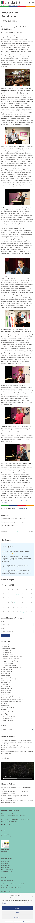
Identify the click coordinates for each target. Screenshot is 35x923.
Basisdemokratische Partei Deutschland (13, 518)
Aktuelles (3, 645)
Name (3, 621)
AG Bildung (6, 650)
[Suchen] (29, 3)
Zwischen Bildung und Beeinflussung (11, 746)
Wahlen (3, 715)
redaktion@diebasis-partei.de (22, 508)
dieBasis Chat (5, 867)
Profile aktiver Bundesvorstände (10, 698)
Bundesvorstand (5, 671)
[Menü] (33, 3)
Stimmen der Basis (6, 707)
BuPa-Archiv (4, 673)
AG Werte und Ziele (8, 665)
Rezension (4, 705)
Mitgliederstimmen (6, 692)
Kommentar (4, 686)
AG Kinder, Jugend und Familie (11, 656)
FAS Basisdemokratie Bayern (11, 667)
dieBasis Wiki (5, 863)
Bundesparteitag (5, 669)
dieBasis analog (5, 677)
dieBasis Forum (5, 865)
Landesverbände (12, 21)
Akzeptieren (17, 908)
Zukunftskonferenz (8, 525)
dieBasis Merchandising (7, 869)
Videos (3, 713)
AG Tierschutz (7, 663)
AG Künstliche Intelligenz (10, 658)
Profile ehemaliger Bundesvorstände (11, 699)
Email (2, 628)
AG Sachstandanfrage (9, 660)
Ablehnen (17, 912)
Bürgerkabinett (5, 675)
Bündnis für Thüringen (9, 522)
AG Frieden (6, 652)
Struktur (3, 709)
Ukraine (5, 684)
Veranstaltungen (5, 711)
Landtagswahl (7, 720)
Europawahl (6, 718)
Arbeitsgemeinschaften (7, 648)
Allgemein (4, 21)
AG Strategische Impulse (10, 662)
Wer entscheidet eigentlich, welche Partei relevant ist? (16, 740)
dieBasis (21, 522)
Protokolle (4, 703)
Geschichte (4, 682)
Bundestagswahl (7, 716)
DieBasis (5, 540)
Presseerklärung (5, 694)
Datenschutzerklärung (19, 921)
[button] (32, 896)
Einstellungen (17, 917)
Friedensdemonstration (7, 679)
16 (13, 603)
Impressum (27, 921)
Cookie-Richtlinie (9, 921)
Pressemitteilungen (6, 696)
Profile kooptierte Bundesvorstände (11, 701)
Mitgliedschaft (5, 861)
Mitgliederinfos (5, 690)
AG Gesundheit (7, 654)
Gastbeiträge (4, 681)
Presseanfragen (5, 834)
